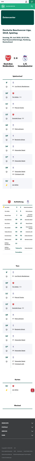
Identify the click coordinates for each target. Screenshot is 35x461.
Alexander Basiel (20, 150)
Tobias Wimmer (8, 231)
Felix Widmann (8, 219)
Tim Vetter (15, 97)
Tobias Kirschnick (28, 235)
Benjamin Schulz (20, 139)
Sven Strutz (7, 223)
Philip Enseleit (8, 239)
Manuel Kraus (8, 215)
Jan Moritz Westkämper (22, 86)
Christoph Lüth (19, 174)
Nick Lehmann (19, 129)
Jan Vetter (15, 185)
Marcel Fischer (19, 107)
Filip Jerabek (7, 227)
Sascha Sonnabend (28, 207)
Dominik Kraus (16, 118)
